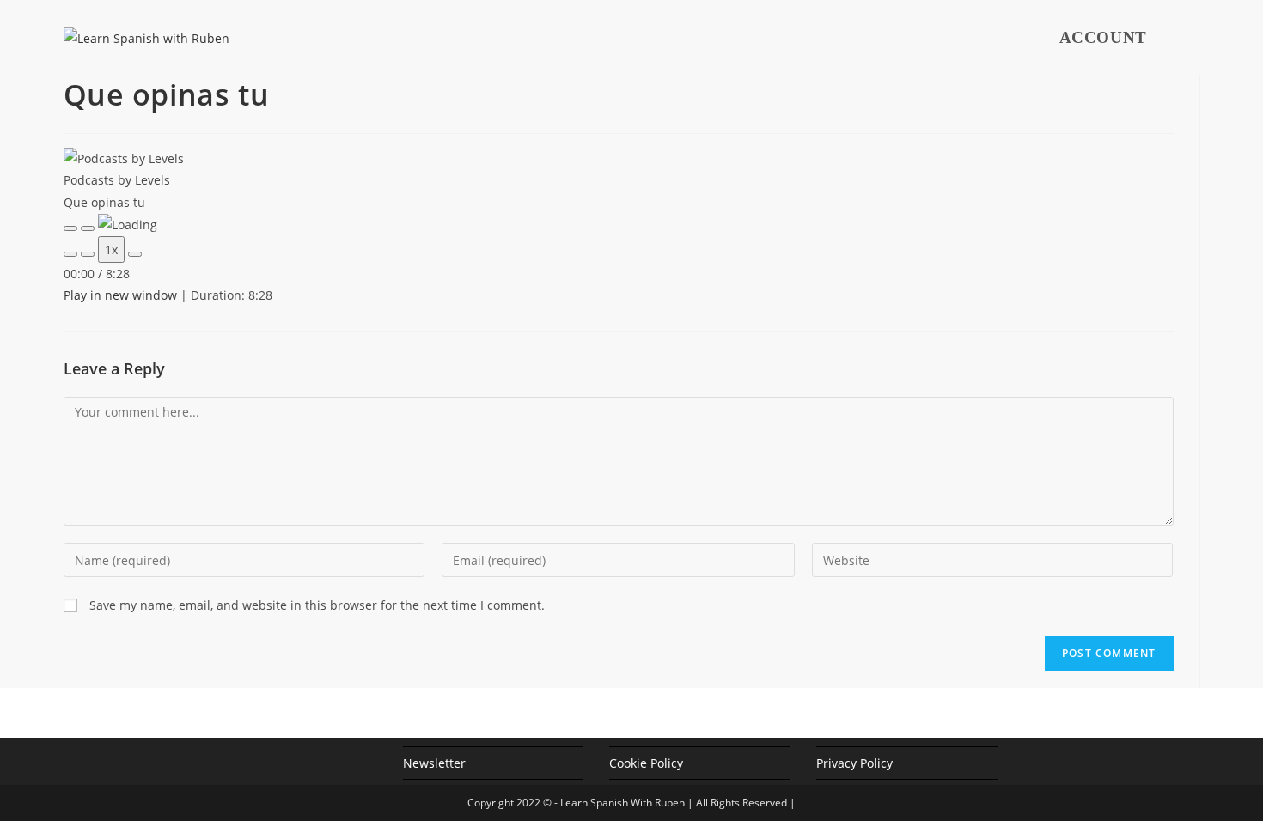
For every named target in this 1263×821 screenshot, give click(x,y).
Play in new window (120, 295)
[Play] (70, 228)
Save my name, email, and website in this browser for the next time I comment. (317, 605)
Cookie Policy (646, 763)
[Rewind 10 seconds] (88, 254)
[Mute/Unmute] (70, 254)
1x (111, 249)
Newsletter (434, 763)
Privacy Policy (854, 763)
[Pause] (88, 228)
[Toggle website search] (1199, 37)
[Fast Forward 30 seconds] (135, 254)
